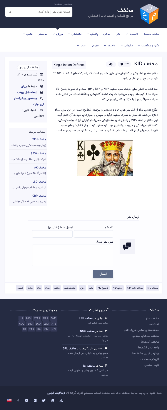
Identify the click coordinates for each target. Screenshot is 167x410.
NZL (54, 329)
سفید (30, 288)
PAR (31, 329)
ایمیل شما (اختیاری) (60, 227)
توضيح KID (103, 288)
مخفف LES (86, 318)
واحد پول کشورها (148, 347)
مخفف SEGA (27, 156)
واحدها (111, 46)
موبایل (106, 34)
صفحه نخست (151, 34)
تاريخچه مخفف (149, 359)
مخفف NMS (87, 331)
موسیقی (42, 34)
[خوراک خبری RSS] (52, 401)
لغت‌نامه (154, 324)
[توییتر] (44, 401)
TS (24, 329)
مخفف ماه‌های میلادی (145, 336)
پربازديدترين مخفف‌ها (145, 353)
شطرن (20, 288)
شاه (39, 288)
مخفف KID (152, 288)
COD (21, 324)
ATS (54, 324)
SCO (38, 324)
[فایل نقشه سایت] (61, 401)
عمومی (95, 46)
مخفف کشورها (150, 342)
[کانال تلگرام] (26, 401)
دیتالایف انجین (56, 393)
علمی (29, 34)
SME (53, 318)
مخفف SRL (69, 348)
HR (21, 318)
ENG (30, 324)
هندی (57, 288)
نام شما (108, 227)
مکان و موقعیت (150, 46)
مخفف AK (27, 170)
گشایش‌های (70, 288)
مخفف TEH (27, 142)
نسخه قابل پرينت (27, 92)
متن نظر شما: (104, 242)
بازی (118, 34)
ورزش (59, 34)
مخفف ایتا (89, 366)
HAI (39, 329)
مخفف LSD (27, 184)
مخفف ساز (152, 318)
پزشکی (94, 34)
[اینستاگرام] (35, 401)
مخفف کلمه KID (135, 288)
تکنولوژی (77, 34)
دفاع (82, 288)
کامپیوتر (133, 34)
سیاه (47, 288)
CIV (46, 329)
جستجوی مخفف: (63, 4)
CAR (45, 318)
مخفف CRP (27, 199)
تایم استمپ (151, 365)
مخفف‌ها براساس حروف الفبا (141, 330)
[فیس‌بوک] (18, 401)
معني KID (117, 288)
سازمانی (128, 46)
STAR (37, 318)
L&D (28, 318)
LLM (46, 324)
